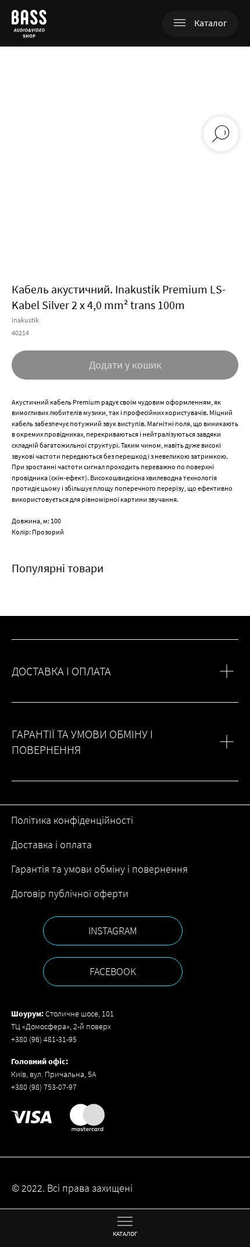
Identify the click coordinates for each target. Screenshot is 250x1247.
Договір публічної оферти (69, 893)
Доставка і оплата (51, 844)
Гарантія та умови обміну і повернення (99, 869)
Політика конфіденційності (72, 820)
